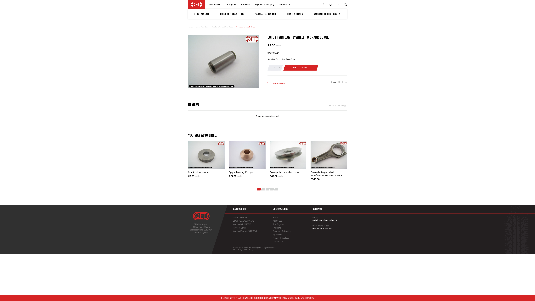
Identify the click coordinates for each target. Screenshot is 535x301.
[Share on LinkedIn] (346, 82)
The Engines (230, 4)
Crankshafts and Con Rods (222, 27)
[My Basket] (345, 4)
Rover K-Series (295, 14)
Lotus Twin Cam (201, 14)
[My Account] (330, 4)
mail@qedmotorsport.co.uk (325, 220)
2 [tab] (263, 189)
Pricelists (245, 4)
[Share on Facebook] (342, 82)
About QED (214, 4)
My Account (278, 235)
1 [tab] (259, 189)
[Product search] (323, 4)
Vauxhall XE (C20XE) (265, 14)
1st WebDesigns (249, 250)
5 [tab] (276, 189)
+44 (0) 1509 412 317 (322, 228)
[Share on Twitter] (339, 82)
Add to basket (301, 68)
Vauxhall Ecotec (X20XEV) (327, 14)
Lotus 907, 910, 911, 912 (232, 14)
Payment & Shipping (264, 4)
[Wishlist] (338, 4)
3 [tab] (268, 189)
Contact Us (284, 4)
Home (190, 27)
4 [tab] (272, 189)
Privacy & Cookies (281, 238)
